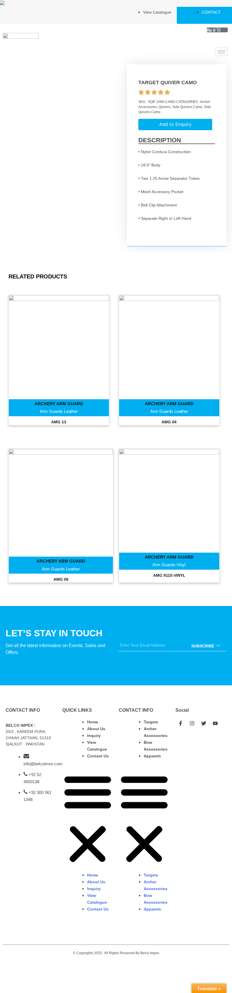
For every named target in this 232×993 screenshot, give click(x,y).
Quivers (165, 107)
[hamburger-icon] (221, 52)
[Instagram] (192, 723)
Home (92, 722)
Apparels (152, 756)
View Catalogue (97, 745)
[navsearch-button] (220, 40)
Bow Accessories (155, 745)
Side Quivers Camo (187, 107)
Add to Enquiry (175, 124)
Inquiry (94, 735)
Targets (151, 722)
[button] (87, 818)
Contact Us (98, 756)
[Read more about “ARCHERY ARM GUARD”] (59, 355)
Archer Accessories (155, 732)
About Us (96, 728)
